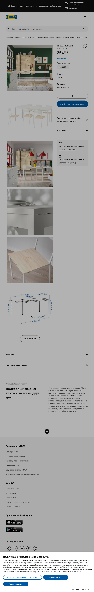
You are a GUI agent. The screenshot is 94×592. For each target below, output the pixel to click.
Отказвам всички (56, 577)
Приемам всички (15, 584)
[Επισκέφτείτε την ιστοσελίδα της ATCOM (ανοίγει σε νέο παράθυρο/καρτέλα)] (82, 589)
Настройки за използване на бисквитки (21, 577)
